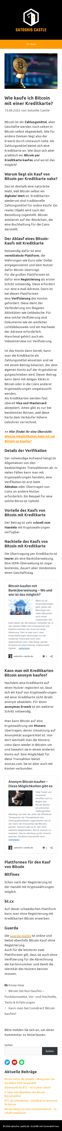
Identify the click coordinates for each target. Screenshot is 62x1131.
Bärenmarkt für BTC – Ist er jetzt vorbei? (28, 1087)
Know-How (16, 985)
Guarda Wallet (20, 935)
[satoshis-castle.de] (31, 19)
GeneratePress (51, 1126)
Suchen (9, 1045)
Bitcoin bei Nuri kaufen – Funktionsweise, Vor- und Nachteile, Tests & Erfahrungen (31, 996)
